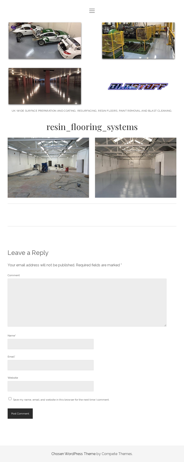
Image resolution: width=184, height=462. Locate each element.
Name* (12, 335)
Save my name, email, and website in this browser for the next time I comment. (61, 399)
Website (13, 377)
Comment (14, 275)
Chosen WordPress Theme (73, 454)
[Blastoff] (92, 101)
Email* (11, 356)
